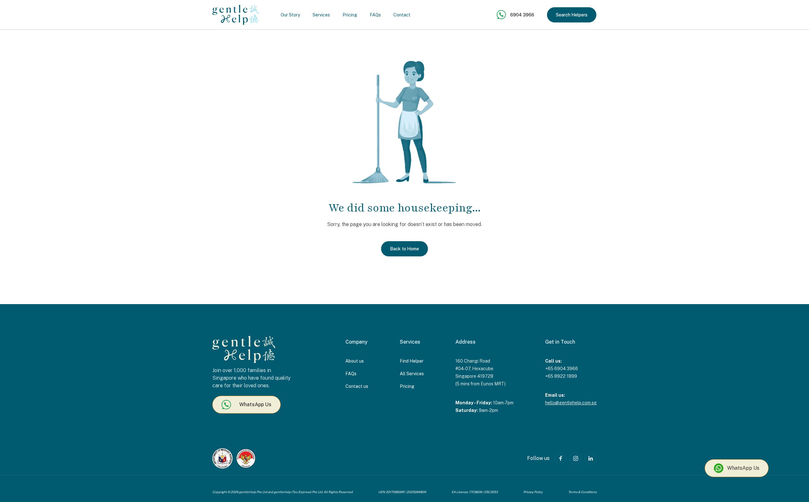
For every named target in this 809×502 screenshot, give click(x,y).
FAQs (375, 14)
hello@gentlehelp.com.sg (571, 402)
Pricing (350, 14)
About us (354, 361)
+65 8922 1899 (561, 376)
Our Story (290, 14)
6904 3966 (522, 14)
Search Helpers (571, 14)
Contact (402, 14)
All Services (412, 373)
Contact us (356, 386)
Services (321, 14)
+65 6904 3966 (561, 368)
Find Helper (411, 361)
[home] (235, 15)
